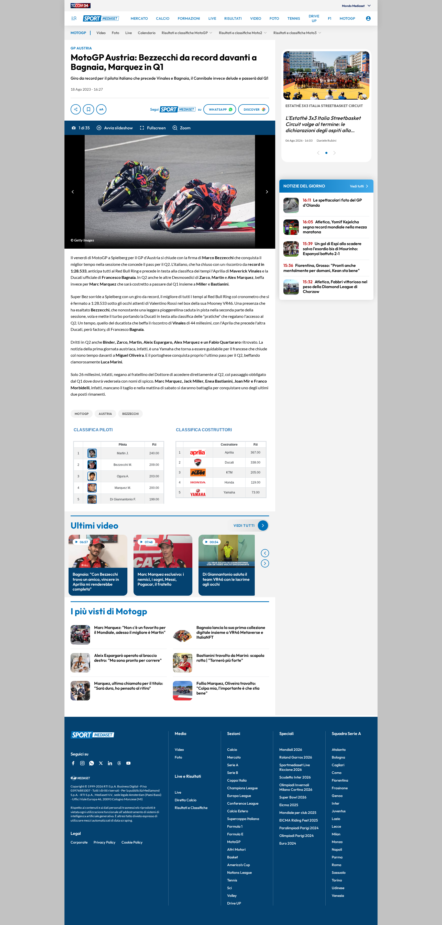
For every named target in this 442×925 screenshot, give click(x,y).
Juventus (339, 811)
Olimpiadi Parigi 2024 (296, 835)
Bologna (338, 757)
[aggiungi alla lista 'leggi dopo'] (88, 109)
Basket (232, 857)
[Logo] (101, 18)
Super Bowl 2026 (292, 797)
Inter (335, 803)
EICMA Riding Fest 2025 (298, 820)
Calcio (232, 749)
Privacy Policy (104, 842)
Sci (229, 888)
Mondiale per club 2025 (297, 812)
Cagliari (338, 765)
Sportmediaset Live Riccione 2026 (294, 767)
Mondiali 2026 (290, 749)
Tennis (232, 880)
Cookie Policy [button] (131, 842)
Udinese (338, 888)
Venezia (338, 895)
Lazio (336, 818)
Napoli (337, 849)
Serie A (232, 765)
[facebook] (73, 763)
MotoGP (233, 841)
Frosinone (340, 788)
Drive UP (234, 903)
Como (336, 772)
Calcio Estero (237, 811)
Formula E (235, 834)
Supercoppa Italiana (243, 818)
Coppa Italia (237, 780)
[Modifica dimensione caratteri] (101, 109)
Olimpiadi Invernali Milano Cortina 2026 (295, 787)
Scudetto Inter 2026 (295, 777)
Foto (178, 757)
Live (178, 792)
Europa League (239, 795)
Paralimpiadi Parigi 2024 (298, 828)
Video (179, 749)
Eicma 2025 (288, 805)
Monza (337, 841)
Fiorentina (340, 780)
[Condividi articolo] (76, 109)
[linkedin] (110, 763)
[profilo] (368, 18)
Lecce (336, 826)
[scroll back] (265, 553)
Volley (232, 895)
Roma (336, 865)
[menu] (73, 18)
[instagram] (82, 763)
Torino (337, 880)
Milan (336, 834)
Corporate (79, 842)
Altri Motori (236, 849)
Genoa (337, 795)
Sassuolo (339, 872)
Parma (337, 857)
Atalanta (339, 749)
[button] (114, 128)
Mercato (234, 757)
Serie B (232, 772)
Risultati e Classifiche (191, 807)
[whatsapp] (91, 763)
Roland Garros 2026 (295, 757)
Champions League (242, 788)
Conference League (242, 803)
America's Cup (238, 865)
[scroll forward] (265, 563)
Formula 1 (234, 826)
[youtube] (128, 763)
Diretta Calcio (185, 800)
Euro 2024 (287, 843)
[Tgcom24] (81, 5)
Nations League (239, 872)
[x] (100, 763)
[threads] (119, 763)
